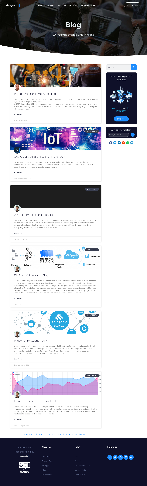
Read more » (19, 114)
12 (63, 434)
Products (41, 5)
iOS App (45, 465)
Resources (61, 5)
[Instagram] (120, 457)
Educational (47, 474)
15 (73, 434)
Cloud (44, 470)
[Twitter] (115, 457)
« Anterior (28, 434)
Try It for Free (132, 5)
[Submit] (133, 135)
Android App (47, 461)
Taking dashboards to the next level (35, 401)
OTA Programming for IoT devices (34, 214)
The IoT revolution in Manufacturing (35, 93)
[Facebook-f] (109, 457)
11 (60, 434)
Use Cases (73, 5)
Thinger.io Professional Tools (30, 340)
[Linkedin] (125, 457)
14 (69, 434)
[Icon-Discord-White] (131, 457)
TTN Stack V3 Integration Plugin (32, 275)
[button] (110, 142)
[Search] (134, 67)
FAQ (76, 456)
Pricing (94, 5)
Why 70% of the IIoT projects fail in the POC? (39, 156)
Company (84, 5)
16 (76, 434)
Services (50, 5)
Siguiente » (82, 434)
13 (66, 434)
